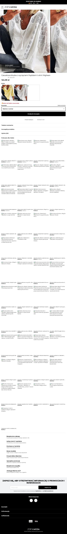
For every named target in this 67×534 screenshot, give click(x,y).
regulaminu (38, 491)
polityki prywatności (48, 491)
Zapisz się (48, 487)
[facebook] (35, 500)
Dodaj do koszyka (33, 114)
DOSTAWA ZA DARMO (33, 1)
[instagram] (31, 500)
